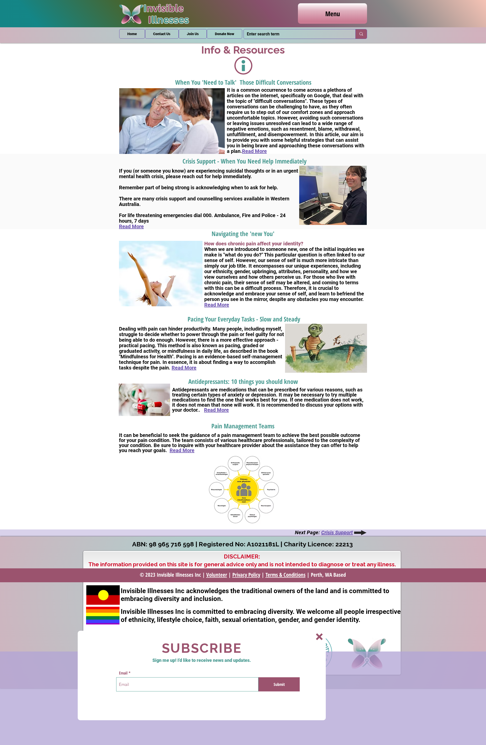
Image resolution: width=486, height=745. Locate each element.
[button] (319, 636)
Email (123, 673)
